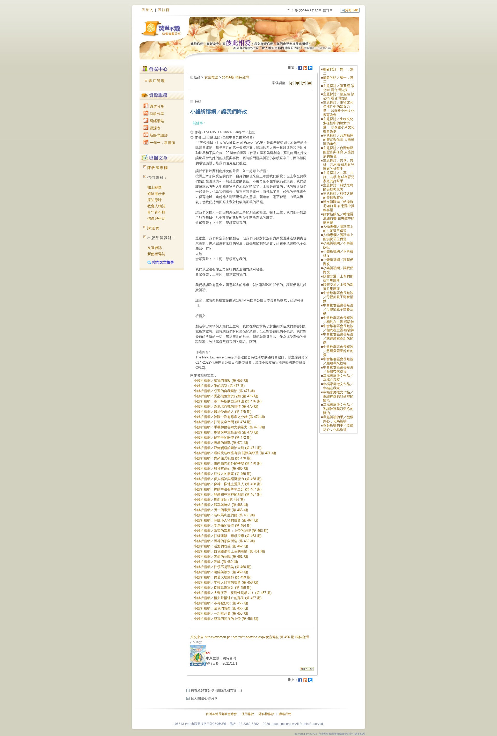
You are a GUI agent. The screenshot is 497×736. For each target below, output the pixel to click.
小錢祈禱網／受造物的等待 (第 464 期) (222, 525)
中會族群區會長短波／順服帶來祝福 (338, 361)
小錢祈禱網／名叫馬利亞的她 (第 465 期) (224, 515)
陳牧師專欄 (157, 168)
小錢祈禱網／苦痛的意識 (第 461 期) (221, 556)
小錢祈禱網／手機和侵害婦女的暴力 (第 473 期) (229, 427)
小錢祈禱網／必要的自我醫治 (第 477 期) (224, 391)
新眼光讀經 (158, 135)
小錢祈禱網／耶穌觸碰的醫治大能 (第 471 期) (227, 448)
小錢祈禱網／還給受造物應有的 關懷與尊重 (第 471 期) (235, 453)
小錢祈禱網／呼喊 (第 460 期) (216, 562)
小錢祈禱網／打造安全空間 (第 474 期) (222, 422)
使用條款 (248, 714)
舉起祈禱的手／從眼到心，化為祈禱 (338, 419)
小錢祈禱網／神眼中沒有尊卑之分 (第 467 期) (227, 489)
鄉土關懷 (154, 187)
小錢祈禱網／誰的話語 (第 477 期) (219, 386)
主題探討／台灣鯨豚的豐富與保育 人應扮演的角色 (338, 140)
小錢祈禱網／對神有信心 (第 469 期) (221, 468)
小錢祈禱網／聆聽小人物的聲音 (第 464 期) (226, 520)
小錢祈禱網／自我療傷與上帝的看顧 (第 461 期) (229, 551)
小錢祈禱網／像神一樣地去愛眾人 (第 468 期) (227, 484)
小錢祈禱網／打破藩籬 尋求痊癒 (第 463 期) (227, 536)
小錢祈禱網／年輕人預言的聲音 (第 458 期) (226, 582)
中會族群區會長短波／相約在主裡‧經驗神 (338, 320)
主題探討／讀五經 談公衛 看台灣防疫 (338, 88)
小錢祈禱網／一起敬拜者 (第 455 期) (221, 613)
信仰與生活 (156, 218)
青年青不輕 (156, 212)
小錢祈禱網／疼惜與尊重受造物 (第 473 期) (226, 432)
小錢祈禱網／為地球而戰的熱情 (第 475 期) (226, 406)
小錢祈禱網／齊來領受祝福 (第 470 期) (222, 458)
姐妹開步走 (156, 194)
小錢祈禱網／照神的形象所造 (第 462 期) (224, 541)
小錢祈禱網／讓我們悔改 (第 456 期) (221, 380)
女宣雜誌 (154, 248)
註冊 (166, 10)
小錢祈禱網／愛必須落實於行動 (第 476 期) (226, 396)
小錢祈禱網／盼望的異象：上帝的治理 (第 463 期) (231, 531)
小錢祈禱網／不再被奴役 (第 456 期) (221, 603)
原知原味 (154, 200)
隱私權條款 (266, 714)
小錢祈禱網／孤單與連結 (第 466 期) (221, 505)
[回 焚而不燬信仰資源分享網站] (350, 10)
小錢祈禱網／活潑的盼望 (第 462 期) (221, 546)
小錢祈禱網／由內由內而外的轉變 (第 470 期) (227, 463)
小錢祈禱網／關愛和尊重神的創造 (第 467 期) (227, 494)
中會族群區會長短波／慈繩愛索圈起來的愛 (338, 338)
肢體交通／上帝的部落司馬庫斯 (338, 278)
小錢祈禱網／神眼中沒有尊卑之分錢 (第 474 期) (229, 417)
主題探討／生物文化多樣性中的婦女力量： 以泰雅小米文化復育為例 (338, 108)
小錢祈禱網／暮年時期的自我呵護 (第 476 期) (227, 401)
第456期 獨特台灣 (235, 77)
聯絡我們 (285, 714)
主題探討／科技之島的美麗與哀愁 (338, 187)
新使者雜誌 (156, 254)
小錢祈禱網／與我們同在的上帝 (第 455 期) (226, 619)
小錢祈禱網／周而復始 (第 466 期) (219, 500)
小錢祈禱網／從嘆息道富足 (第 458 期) (222, 588)
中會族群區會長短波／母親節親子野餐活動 (338, 297)
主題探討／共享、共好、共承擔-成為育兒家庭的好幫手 (338, 164)
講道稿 (153, 228)
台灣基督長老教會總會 (221, 714)
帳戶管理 (157, 81)
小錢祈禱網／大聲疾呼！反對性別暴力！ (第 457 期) (233, 593)
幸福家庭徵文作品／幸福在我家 (338, 378)
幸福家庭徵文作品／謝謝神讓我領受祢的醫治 (338, 396)
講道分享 (156, 106)
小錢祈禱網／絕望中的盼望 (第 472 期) (222, 437)
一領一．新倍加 (162, 143)
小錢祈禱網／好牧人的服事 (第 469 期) (222, 474)
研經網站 (156, 121)
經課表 (154, 128)
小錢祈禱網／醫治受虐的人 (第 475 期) (222, 412)
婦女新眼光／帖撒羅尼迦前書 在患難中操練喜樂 (338, 206)
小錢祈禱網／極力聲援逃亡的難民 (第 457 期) (227, 598)
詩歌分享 (156, 114)
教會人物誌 (156, 206)
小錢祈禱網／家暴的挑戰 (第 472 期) (221, 443)
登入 (150, 10)
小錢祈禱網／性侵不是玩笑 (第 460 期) (222, 567)
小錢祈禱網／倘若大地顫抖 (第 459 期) (222, 577)
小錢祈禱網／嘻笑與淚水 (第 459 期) (221, 572)
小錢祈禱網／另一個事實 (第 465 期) (221, 510)
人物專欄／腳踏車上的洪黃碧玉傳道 (338, 229)
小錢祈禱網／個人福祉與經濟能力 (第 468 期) (227, 479)
